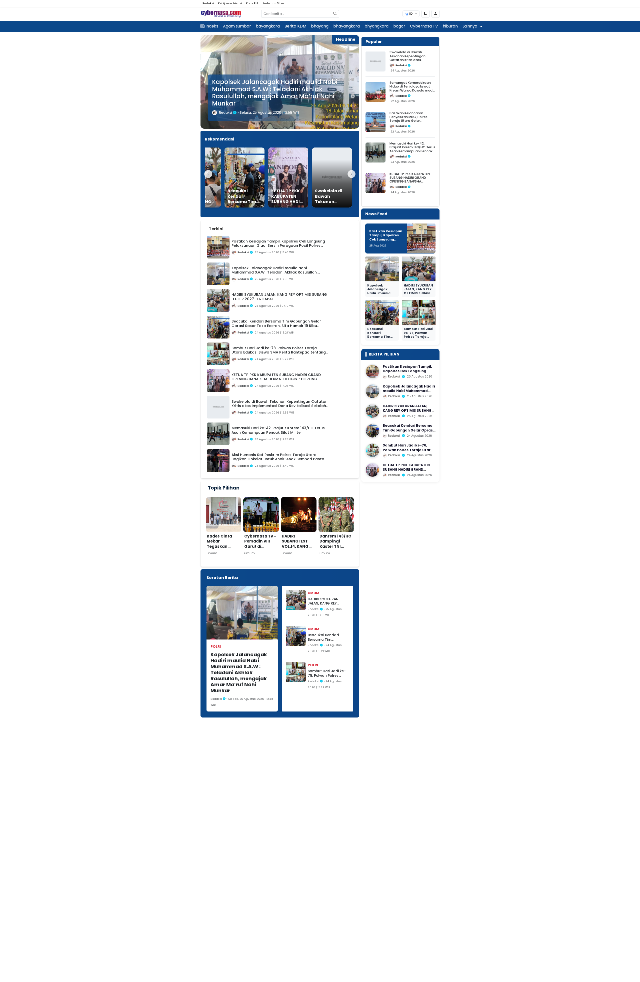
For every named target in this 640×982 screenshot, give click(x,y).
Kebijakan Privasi (230, 3)
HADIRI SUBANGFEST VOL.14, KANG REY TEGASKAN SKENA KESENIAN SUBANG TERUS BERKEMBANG (298, 552)
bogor (399, 26)
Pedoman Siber (273, 3)
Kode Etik (252, 3)
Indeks (212, 26)
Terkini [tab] (216, 229)
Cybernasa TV (424, 26)
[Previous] (208, 174)
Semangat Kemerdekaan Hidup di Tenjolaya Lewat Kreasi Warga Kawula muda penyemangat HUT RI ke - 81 (412, 88)
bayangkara (268, 26)
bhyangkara (376, 26)
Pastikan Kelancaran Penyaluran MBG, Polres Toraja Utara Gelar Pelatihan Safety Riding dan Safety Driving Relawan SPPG (412, 122)
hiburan (450, 26)
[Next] (352, 174)
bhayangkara (346, 26)
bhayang (319, 26)
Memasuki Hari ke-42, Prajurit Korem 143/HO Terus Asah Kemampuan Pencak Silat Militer (412, 149)
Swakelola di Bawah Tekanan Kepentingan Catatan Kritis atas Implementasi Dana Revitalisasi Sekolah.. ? (408, 60)
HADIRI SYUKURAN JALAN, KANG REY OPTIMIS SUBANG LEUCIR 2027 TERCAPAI (278, 100)
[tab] (233, 226)
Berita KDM (295, 26)
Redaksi (208, 3)
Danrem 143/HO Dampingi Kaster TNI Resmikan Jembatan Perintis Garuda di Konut (336, 552)
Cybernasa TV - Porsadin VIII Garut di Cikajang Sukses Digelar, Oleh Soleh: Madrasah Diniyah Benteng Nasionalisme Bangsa (260, 562)
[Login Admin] (436, 14)
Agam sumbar (237, 26)
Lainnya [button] (470, 26)
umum (313, 593)
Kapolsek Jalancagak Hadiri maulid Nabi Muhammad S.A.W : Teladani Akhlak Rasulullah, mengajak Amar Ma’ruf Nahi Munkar (238, 672)
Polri (215, 646)
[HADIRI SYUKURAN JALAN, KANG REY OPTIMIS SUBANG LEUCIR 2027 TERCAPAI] (372, 411)
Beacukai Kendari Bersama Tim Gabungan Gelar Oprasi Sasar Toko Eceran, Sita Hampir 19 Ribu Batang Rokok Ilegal (327, 637)
